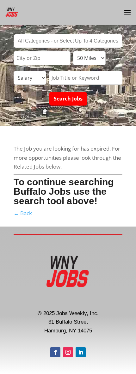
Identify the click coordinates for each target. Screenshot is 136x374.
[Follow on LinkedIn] (81, 352)
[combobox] (68, 41)
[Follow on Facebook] (55, 352)
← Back (23, 213)
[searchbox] (68, 41)
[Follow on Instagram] (68, 352)
